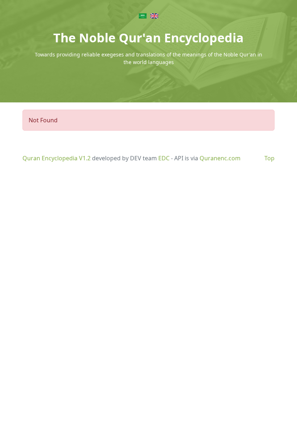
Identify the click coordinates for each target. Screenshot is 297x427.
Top (269, 158)
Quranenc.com (220, 158)
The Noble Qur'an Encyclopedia (148, 37)
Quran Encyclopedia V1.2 (56, 158)
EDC (164, 158)
